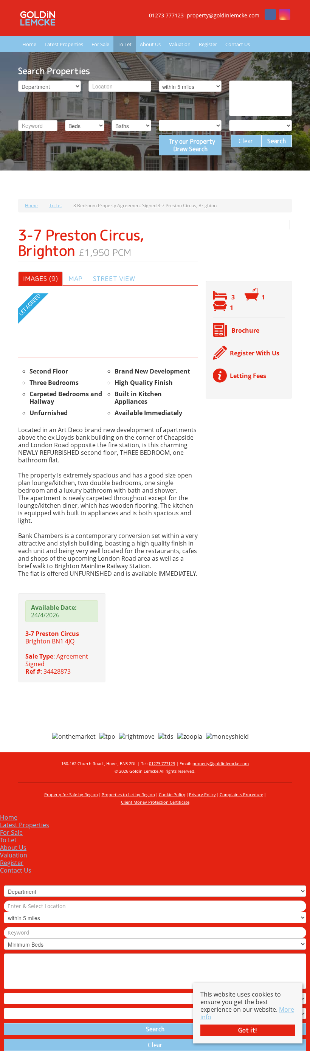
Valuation (180, 44)
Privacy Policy (202, 794)
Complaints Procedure (241, 794)
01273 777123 (162, 763)
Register (208, 44)
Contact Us (237, 44)
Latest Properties (64, 44)
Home (29, 44)
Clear (246, 141)
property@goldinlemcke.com (220, 763)
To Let (125, 44)
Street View (114, 278)
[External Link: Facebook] (270, 15)
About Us (150, 44)
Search (276, 141)
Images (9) (40, 278)
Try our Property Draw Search (190, 145)
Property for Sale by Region (71, 794)
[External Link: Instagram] (284, 15)
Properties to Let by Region (128, 794)
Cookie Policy (172, 794)
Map (75, 278)
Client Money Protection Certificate (155, 802)
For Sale (100, 44)
